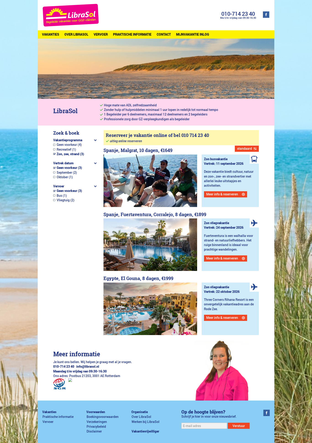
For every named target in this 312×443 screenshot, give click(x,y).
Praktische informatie (132, 34)
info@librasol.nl (87, 366)
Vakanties (50, 34)
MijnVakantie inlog (192, 34)
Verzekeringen (97, 422)
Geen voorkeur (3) (69, 168)
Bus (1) (62, 196)
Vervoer (101, 34)
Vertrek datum (63, 163)
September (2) (67, 172)
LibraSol (65, 111)
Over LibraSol (76, 34)
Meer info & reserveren (222, 194)
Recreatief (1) (66, 149)
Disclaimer (94, 431)
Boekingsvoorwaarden (103, 417)
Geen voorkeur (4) (69, 145)
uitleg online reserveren (126, 141)
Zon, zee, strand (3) (70, 154)
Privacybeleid (96, 427)
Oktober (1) (65, 177)
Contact (164, 34)
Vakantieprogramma (67, 140)
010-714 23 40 (238, 13)
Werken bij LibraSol (145, 422)
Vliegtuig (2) (65, 200)
